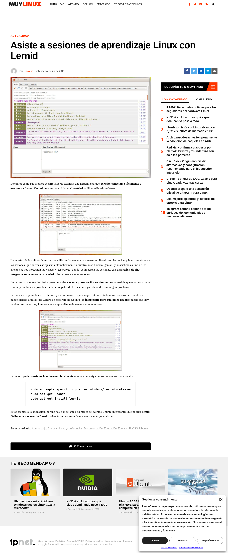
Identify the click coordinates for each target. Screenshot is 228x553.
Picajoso (28, 71)
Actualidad (57, 4)
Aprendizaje (39, 428)
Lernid (15, 183)
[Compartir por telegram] (208, 71)
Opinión (88, 4)
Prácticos (103, 4)
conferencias (75, 428)
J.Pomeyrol (71, 509)
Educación (110, 428)
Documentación (93, 428)
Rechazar (182, 540)
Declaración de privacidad (191, 547)
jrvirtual (17, 512)
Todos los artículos (128, 4)
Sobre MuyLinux (46, 541)
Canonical (54, 428)
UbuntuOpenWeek (72, 188)
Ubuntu (143, 428)
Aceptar (155, 540)
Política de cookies (169, 547)
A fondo (73, 4)
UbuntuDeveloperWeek (101, 188)
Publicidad (60, 541)
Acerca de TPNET (75, 541)
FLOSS (133, 428)
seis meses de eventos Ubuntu (93, 411)
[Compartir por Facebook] (187, 71)
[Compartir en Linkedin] (201, 71)
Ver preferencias (210, 540)
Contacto (127, 541)
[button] (221, 499)
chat (63, 428)
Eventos (123, 428)
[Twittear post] (194, 71)
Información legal (113, 541)
